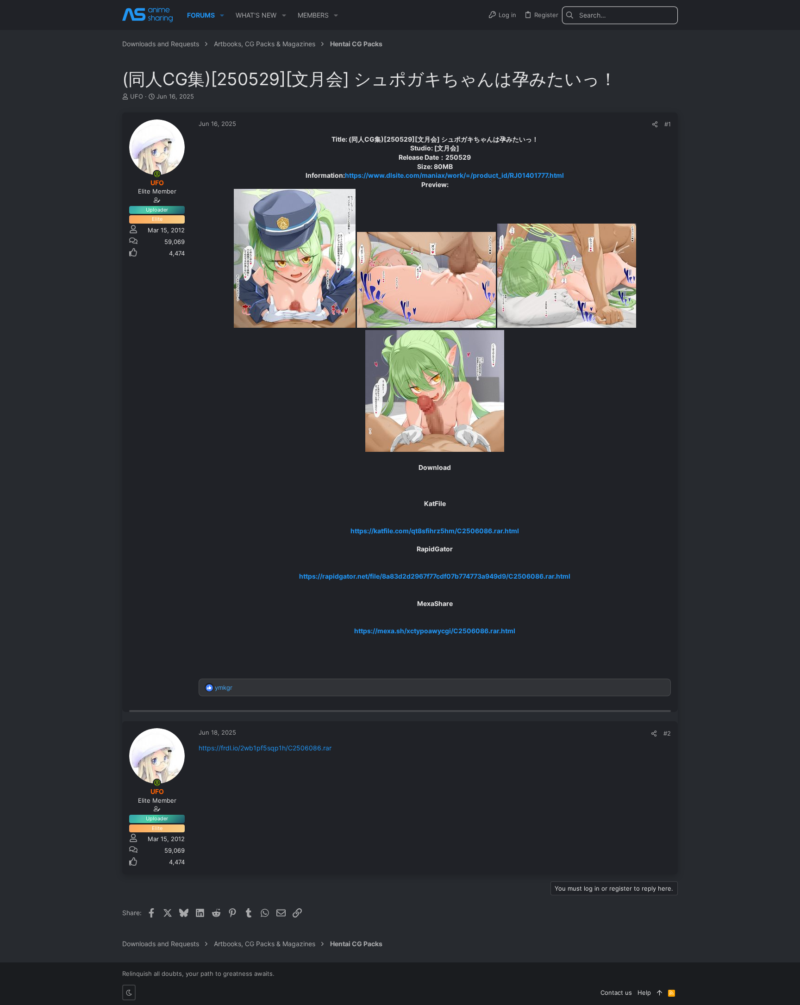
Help (644, 992)
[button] (222, 15)
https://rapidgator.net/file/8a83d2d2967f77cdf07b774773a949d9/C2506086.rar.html (434, 576)
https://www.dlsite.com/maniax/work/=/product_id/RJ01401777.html (454, 175)
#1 (667, 124)
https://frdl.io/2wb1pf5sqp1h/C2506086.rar (265, 748)
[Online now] (157, 174)
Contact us (616, 992)
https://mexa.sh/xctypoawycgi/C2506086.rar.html (434, 631)
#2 (667, 733)
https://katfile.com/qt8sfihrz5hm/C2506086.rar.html (434, 531)
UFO (136, 96)
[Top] (659, 992)
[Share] (655, 124)
